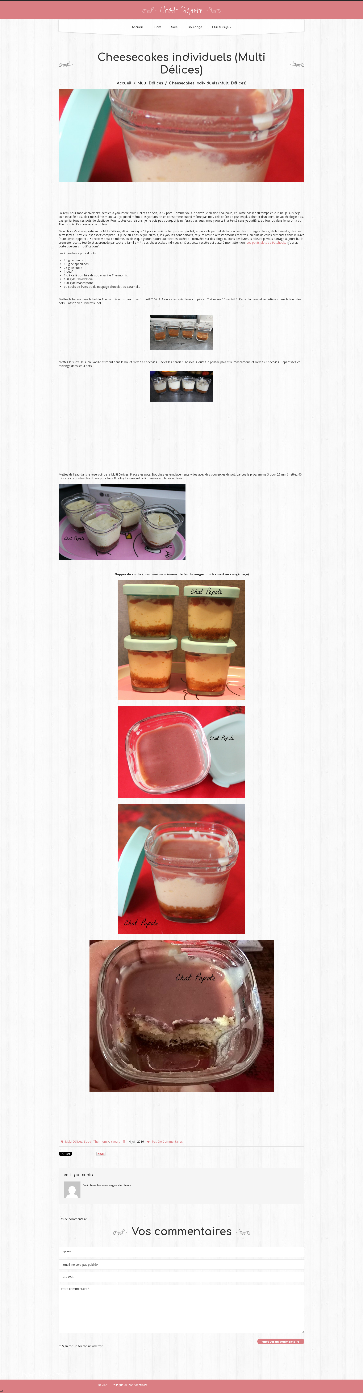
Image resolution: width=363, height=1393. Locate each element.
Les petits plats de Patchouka (266, 242)
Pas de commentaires (167, 1141)
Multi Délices (150, 83)
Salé (174, 27)
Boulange (195, 27)
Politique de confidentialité (130, 1385)
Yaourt (115, 1141)
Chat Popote (181, 10)
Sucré (157, 27)
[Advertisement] (181, 198)
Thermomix (101, 1141)
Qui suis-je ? (221, 27)
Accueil (137, 27)
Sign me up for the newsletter (82, 1346)
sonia (87, 1175)
